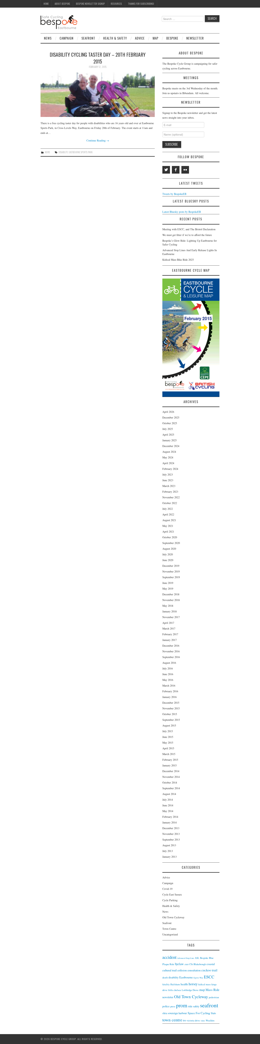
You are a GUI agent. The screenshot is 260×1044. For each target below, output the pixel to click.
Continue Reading (97, 140)
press (172, 1006)
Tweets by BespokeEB (174, 194)
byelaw (179, 964)
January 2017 (169, 640)
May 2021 (167, 526)
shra (164, 1013)
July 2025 (167, 429)
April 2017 (168, 623)
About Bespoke (62, 4)
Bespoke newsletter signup (90, 4)
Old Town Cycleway (173, 917)
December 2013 (170, 828)
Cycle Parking (170, 900)
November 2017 (171, 617)
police (166, 1006)
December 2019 (170, 566)
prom (181, 1005)
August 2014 (169, 794)
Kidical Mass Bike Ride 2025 (178, 259)
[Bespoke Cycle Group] (59, 22)
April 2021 (168, 531)
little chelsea (174, 990)
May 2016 (167, 680)
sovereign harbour (177, 1013)
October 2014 (169, 782)
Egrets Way (198, 977)
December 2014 (170, 771)
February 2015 (170, 759)
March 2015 (168, 754)
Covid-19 (167, 889)
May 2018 (167, 605)
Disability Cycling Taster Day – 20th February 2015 (98, 58)
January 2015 (169, 765)
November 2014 (171, 777)
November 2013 (171, 834)
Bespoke (172, 38)
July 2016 (167, 668)
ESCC (209, 977)
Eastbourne (186, 977)
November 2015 (171, 708)
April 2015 (168, 748)
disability (63, 152)
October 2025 (169, 423)
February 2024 (170, 469)
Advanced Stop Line (185, 958)
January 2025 (169, 440)
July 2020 (167, 554)
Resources (116, 4)
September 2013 (171, 839)
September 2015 (171, 720)
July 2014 (167, 799)
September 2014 (171, 788)
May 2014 (167, 811)
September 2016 (171, 657)
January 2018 (169, 611)
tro (184, 1020)
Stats (213, 1013)
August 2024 (169, 451)
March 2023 (168, 486)
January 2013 (169, 856)
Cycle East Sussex (172, 894)
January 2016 (169, 697)
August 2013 (169, 845)
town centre (172, 1020)
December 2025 (170, 417)
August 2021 (169, 520)
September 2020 (171, 543)
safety (196, 1006)
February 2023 (170, 491)
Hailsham (175, 984)
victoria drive (193, 1020)
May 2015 (167, 742)
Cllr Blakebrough (197, 964)
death (165, 977)
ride (190, 1006)
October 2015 (169, 714)
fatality (166, 984)
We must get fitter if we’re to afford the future (187, 235)
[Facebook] (175, 170)
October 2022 (169, 503)
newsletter (167, 997)
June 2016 (167, 674)
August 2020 (169, 548)
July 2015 (167, 731)
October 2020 (169, 537)
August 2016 (169, 663)
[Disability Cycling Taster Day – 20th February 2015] (98, 94)
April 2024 (168, 463)
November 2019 (171, 571)
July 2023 (167, 474)
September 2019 (171, 577)
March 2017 (168, 628)
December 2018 (170, 594)
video (203, 1020)
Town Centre (169, 928)
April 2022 (168, 514)
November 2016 (171, 651)
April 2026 (168, 412)
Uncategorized (170, 934)
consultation (194, 970)
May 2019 (167, 588)
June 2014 (167, 805)
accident (169, 957)
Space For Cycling (199, 1013)
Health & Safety (115, 38)
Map (155, 38)
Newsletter (195, 38)
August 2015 (169, 725)
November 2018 (171, 600)
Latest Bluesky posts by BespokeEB (181, 212)
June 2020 (167, 560)
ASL (197, 958)
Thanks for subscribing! (141, 4)
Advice (140, 38)
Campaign (66, 38)
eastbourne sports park (81, 152)
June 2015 (167, 737)
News (48, 38)
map (202, 990)
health (184, 984)
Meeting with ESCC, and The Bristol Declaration (188, 229)
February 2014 (170, 817)
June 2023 (167, 480)
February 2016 (170, 691)
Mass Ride (212, 990)
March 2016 (168, 685)
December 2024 (170, 446)
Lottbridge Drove (190, 990)
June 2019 (167, 583)
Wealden (210, 1020)
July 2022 (167, 508)
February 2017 (170, 634)
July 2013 (167, 851)
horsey (193, 983)
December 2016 (170, 645)
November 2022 (171, 497)
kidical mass (204, 984)
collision (182, 970)
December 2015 (170, 702)
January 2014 (169, 822)
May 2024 (167, 457)
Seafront (88, 38)
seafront (209, 1005)
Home (46, 4)
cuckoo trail (209, 970)
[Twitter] (166, 170)
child (186, 964)
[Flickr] (185, 170)
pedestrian (214, 997)
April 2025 (168, 434)
